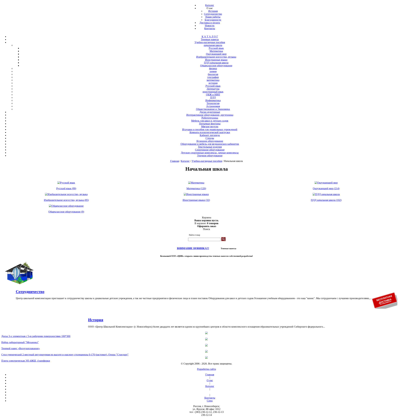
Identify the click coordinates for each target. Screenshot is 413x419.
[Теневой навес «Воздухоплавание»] (206, 345)
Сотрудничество (30, 291)
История (95, 320)
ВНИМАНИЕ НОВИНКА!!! (193, 248)
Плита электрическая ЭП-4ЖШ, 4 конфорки (25, 360)
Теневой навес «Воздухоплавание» (20, 348)
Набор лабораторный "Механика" (20, 342)
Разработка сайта (206, 369)
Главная (174, 161)
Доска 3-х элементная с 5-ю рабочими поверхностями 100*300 (35, 336)
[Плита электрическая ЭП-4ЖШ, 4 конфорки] (206, 357)
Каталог (185, 161)
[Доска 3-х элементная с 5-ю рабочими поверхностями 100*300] (206, 333)
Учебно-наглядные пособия (207, 161)
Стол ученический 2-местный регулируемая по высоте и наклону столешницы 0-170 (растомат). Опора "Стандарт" (65, 354)
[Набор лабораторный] (206, 339)
